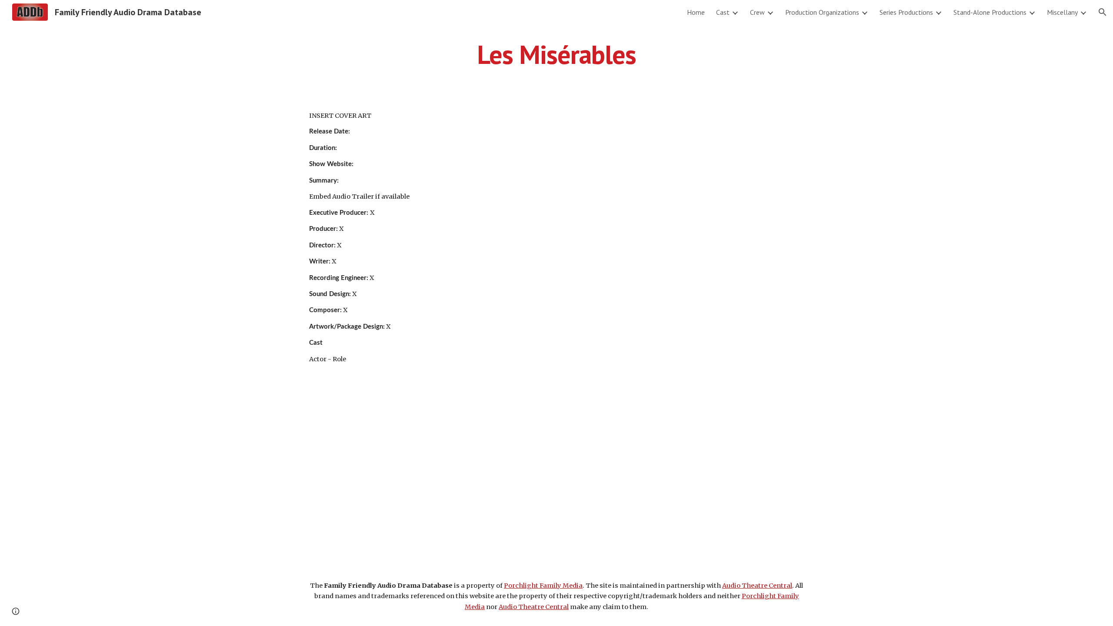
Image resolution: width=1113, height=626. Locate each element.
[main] (556, 54)
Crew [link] (757, 12)
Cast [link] (723, 12)
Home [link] (696, 12)
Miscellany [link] (1062, 12)
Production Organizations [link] (822, 12)
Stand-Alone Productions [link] (989, 12)
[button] (1102, 12)
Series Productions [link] (906, 12)
